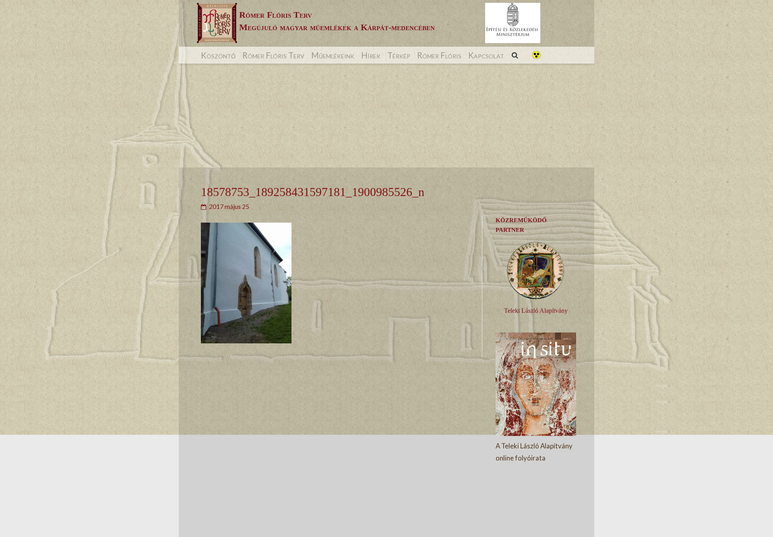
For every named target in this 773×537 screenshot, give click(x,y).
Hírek (370, 55)
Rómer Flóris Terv (273, 55)
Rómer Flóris (439, 55)
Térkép (398, 55)
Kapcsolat (486, 55)
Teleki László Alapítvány (536, 310)
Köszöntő (218, 55)
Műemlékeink (332, 55)
